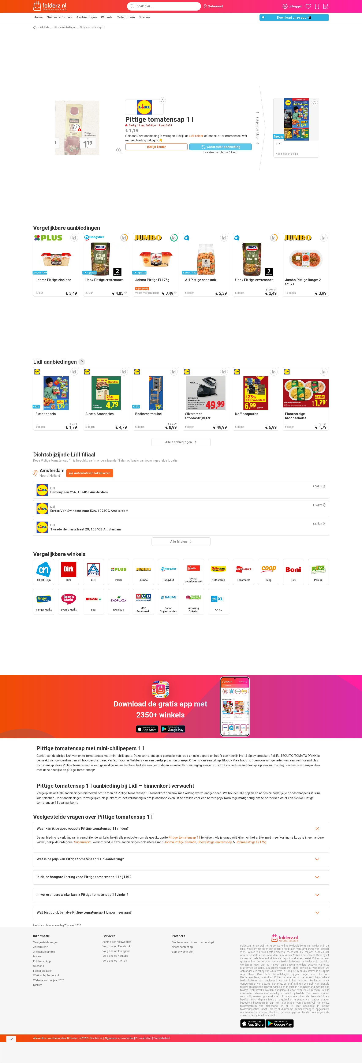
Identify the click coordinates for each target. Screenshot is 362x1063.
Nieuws (37, 984)
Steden (144, 17)
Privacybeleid (143, 1038)
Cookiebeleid (161, 1038)
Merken (37, 956)
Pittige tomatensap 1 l (184, 837)
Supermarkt (82, 842)
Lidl (55, 27)
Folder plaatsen (42, 970)
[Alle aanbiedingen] (81, 361)
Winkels (106, 17)
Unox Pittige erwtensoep (215, 842)
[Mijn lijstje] (325, 6)
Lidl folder (196, 136)
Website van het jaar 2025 (48, 980)
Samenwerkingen (182, 951)
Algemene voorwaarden (119, 1038)
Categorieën (126, 17)
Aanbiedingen (86, 17)
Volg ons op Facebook (116, 946)
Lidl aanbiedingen (55, 362)
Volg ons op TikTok (114, 960)
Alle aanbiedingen (44, 951)
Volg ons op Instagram (116, 951)
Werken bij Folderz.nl (46, 975)
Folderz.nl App (42, 961)
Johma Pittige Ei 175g (251, 842)
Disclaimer (96, 1038)
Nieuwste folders (59, 17)
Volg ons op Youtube (115, 955)
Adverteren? (40, 946)
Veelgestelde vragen (45, 942)
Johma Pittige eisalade (180, 842)
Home (38, 17)
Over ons (38, 965)
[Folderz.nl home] (50, 6)
